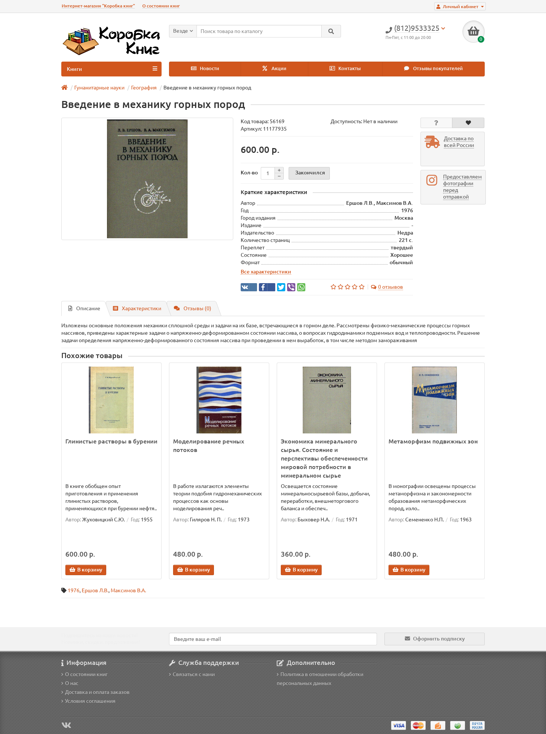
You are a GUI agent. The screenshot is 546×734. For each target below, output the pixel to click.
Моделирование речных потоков (208, 445)
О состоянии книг (161, 5)
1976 (73, 590)
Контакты (349, 68)
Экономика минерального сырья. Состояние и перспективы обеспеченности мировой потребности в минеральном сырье (324, 458)
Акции (278, 68)
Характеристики (141, 308)
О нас (71, 683)
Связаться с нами (194, 674)
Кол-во (249, 173)
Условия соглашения (90, 701)
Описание (88, 308)
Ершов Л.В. (95, 590)
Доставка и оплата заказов (97, 692)
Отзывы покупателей (437, 68)
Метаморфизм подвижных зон (433, 441)
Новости (209, 68)
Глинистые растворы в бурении (111, 441)
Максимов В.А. (128, 590)
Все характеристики (266, 272)
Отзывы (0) (197, 308)
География (144, 88)
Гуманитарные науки (99, 88)
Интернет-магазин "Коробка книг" (98, 5)
